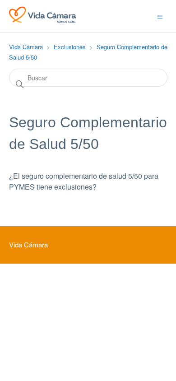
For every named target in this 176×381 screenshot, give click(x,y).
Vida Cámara (26, 46)
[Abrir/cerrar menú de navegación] (160, 16)
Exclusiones (70, 46)
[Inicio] (42, 20)
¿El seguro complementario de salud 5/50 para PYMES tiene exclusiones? (83, 181)
